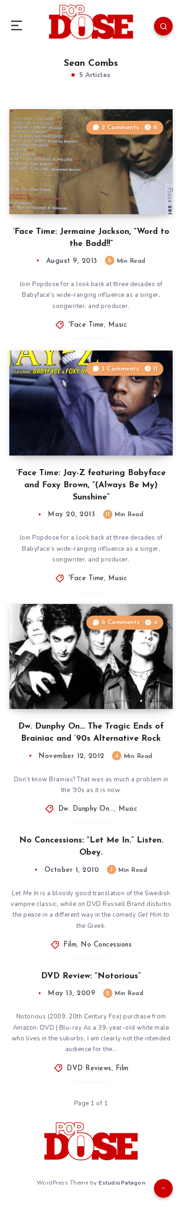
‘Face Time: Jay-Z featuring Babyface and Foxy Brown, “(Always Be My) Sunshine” (91, 485)
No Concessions (106, 944)
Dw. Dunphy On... (86, 809)
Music (117, 325)
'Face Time (86, 325)
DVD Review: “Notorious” (91, 976)
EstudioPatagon (121, 1182)
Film (70, 944)
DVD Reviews (89, 1068)
